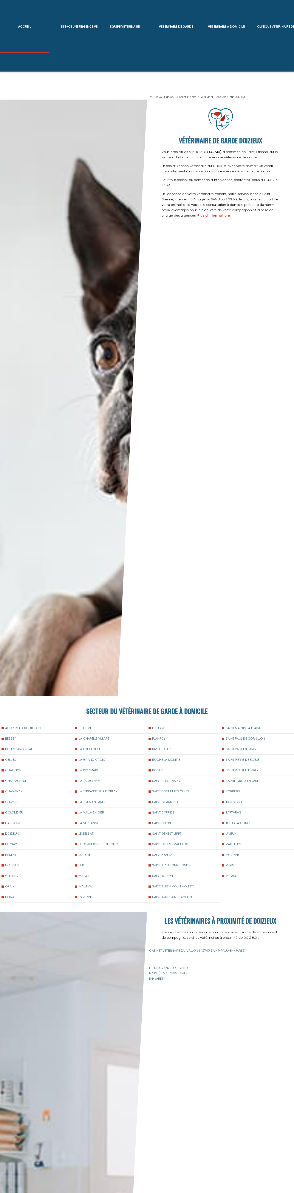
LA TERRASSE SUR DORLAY (98, 791)
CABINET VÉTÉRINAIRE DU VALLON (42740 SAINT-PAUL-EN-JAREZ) (197, 950)
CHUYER (11, 801)
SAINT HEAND (162, 854)
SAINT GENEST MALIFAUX (170, 844)
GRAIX (9, 886)
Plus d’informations (214, 215)
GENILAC (11, 875)
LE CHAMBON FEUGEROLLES (99, 844)
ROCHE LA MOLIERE (166, 759)
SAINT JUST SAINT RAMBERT (172, 897)
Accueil (24, 26)
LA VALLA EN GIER (91, 812)
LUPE (82, 865)
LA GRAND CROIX (92, 759)
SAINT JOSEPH (162, 875)
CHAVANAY (14, 791)
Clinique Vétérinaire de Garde (275, 26)
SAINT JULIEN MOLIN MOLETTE (173, 886)
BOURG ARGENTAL (18, 749)
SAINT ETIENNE (162, 823)
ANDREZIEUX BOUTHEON (23, 728)
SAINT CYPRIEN (163, 812)
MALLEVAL (86, 886)
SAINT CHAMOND (165, 801)
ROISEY (157, 770)
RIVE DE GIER (161, 749)
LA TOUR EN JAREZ (92, 801)
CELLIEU (10, 759)
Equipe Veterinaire (125, 26)
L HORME (85, 728)
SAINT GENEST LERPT (166, 833)
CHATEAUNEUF (16, 780)
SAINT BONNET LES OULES (170, 791)
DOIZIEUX (12, 833)
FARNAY (11, 844)
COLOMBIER (14, 812)
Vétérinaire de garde (176, 26)
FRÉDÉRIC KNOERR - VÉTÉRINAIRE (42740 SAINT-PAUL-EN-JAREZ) (169, 973)
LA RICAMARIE (89, 770)
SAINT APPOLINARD (166, 780)
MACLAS (85, 875)
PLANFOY (159, 738)
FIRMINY (11, 854)
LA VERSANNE (89, 823)
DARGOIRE (13, 823)
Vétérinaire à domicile (226, 26)
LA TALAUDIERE (89, 780)
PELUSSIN (159, 728)
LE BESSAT (86, 833)
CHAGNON (13, 770)
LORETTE (85, 854)
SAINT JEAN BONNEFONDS (171, 865)
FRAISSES (12, 865)
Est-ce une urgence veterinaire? (79, 26)
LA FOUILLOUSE (90, 749)
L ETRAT (10, 897)
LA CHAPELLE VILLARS (94, 738)
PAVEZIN (85, 897)
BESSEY (10, 738)
